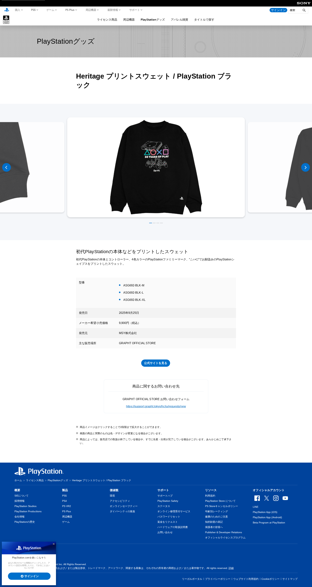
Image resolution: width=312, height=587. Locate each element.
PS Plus (70, 9)
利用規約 (210, 495)
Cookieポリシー (270, 578)
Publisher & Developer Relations (223, 532)
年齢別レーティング (216, 511)
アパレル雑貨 (179, 19)
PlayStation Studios (25, 506)
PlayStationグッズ (153, 19)
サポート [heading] (163, 490)
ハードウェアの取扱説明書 (172, 527)
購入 (17, 9)
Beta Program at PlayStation (269, 522)
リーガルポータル (192, 578)
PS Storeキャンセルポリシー (221, 506)
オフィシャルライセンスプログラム (225, 537)
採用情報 (19, 500)
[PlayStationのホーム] (7, 10)
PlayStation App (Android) (267, 517)
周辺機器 (91, 9)
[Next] (305, 167)
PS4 (64, 500)
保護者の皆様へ (214, 527)
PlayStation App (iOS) (265, 512)
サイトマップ (290, 578)
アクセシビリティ (120, 500)
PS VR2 (66, 506)
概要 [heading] (17, 490)
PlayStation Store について (220, 500)
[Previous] (6, 167)
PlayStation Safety (167, 500)
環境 (112, 495)
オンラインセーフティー (124, 506)
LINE (255, 506)
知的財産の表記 (214, 521)
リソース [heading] (211, 490)
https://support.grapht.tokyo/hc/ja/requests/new (156, 406)
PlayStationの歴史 (24, 521)
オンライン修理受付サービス (173, 511)
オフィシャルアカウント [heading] (269, 490)
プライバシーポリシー (217, 578)
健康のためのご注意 (216, 516)
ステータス (163, 506)
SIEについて (21, 495)
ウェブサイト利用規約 (246, 578)
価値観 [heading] (114, 490)
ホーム (18, 480)
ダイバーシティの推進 (122, 511)
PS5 (33, 9)
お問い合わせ (165, 532)
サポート (134, 9)
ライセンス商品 (107, 19)
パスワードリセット (168, 516)
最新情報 (112, 9)
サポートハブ (165, 495)
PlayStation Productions (28, 511)
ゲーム (50, 9)
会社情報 (19, 516)
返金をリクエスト (167, 521)
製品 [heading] (65, 490)
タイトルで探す (204, 19)
